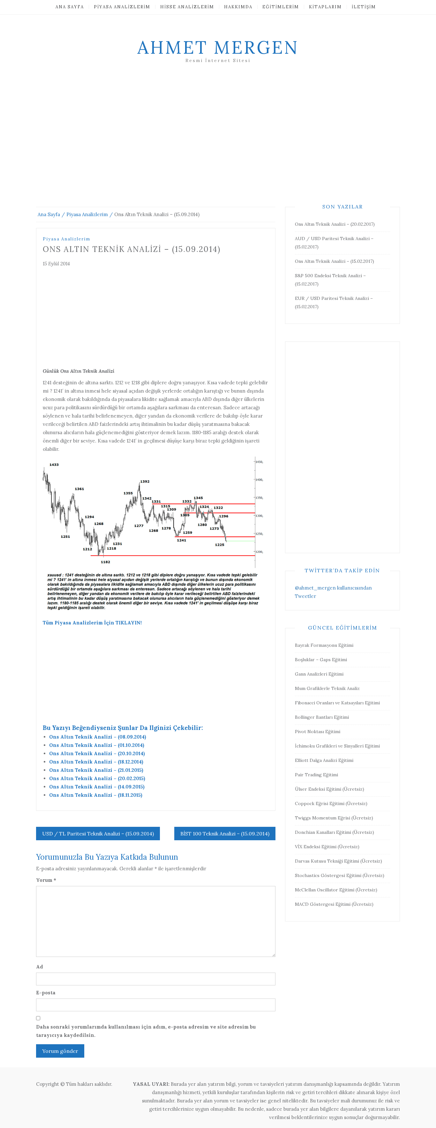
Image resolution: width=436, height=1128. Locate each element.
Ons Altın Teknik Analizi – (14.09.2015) (97, 787)
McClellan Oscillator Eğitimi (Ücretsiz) (336, 890)
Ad (39, 967)
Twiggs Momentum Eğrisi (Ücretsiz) (334, 818)
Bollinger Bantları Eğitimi (322, 717)
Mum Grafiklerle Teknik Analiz (327, 688)
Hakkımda (238, 7)
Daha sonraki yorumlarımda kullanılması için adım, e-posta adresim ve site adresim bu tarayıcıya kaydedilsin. (146, 1031)
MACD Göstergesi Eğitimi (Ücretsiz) (334, 904)
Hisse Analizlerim (187, 7)
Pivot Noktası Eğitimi (317, 731)
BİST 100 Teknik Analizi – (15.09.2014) (224, 833)
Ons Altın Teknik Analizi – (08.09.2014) (97, 737)
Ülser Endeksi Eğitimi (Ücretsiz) (329, 789)
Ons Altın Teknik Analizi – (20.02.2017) (335, 224)
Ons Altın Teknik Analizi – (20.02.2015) (97, 778)
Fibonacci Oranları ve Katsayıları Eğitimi (337, 703)
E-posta (46, 993)
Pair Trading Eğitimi (316, 775)
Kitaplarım (325, 7)
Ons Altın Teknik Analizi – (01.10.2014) (96, 745)
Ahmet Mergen (218, 47)
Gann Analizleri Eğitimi (319, 674)
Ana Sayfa (70, 7)
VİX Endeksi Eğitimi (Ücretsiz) (327, 847)
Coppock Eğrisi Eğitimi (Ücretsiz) (331, 803)
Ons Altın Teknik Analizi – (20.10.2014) (97, 753)
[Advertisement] (218, 143)
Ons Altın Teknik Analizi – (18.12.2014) (96, 762)
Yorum (46, 880)
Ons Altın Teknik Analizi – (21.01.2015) (96, 770)
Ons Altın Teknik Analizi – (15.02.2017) (334, 261)
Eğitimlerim (280, 7)
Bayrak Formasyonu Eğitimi (324, 645)
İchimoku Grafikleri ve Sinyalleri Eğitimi (337, 746)
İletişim (364, 7)
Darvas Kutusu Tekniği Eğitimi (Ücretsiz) (338, 861)
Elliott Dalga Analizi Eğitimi (324, 760)
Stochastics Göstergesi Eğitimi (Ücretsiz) (339, 875)
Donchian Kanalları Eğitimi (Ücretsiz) (334, 832)
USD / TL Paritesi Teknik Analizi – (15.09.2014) (98, 833)
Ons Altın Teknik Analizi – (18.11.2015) (95, 795)
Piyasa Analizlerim (122, 7)
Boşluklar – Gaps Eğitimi (321, 659)
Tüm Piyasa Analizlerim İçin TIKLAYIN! (92, 623)
